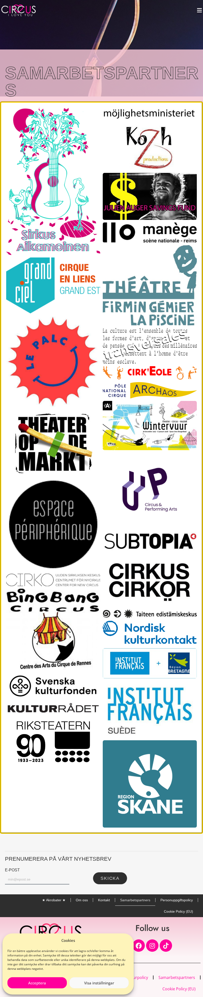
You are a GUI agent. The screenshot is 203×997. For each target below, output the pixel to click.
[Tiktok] (166, 945)
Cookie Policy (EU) (178, 911)
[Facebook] (138, 945)
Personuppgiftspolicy (176, 900)
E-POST (12, 870)
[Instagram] (152, 945)
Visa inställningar (99, 982)
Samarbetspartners (135, 900)
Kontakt (104, 900)
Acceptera (37, 982)
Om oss (82, 900)
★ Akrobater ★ (54, 900)
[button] (199, 10)
